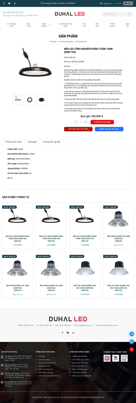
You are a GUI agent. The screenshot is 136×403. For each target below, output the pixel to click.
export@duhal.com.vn (110, 325)
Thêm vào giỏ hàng (102, 122)
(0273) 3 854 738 (46, 325)
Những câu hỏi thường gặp (81, 376)
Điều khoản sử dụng (45, 373)
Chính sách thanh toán (80, 363)
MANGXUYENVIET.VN (97, 397)
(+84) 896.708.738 (14, 12)
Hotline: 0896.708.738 (77, 129)
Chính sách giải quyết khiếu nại (49, 376)
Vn (116, 3)
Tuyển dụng (112, 25)
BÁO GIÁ (97, 25)
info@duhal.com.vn (86, 325)
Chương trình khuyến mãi (47, 363)
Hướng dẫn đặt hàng (79, 356)
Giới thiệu (28, 25)
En (120, 3)
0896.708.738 (28, 325)
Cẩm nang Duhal (44, 366)
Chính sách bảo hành (79, 369)
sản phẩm (43, 25)
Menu (129, 3)
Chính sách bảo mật (45, 369)
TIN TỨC (84, 25)
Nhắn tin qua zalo (108, 129)
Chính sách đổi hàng (79, 366)
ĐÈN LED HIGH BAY (81, 41)
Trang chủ (13, 25)
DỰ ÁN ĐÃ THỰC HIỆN (65, 25)
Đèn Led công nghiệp (66, 41)
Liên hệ (127, 25)
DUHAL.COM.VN (53, 397)
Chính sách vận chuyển (80, 360)
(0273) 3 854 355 (65, 325)
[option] (36, 70)
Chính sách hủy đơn (79, 373)
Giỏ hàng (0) (107, 3)
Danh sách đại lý (44, 360)
